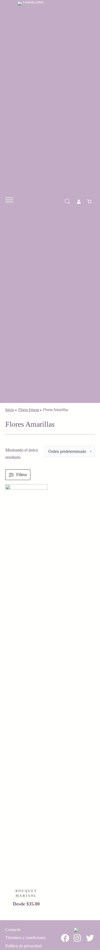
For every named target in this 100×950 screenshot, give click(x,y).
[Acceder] (78, 201)
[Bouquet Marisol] (26, 488)
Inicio (9, 410)
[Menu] (9, 200)
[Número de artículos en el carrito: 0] (89, 201)
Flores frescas (28, 410)
